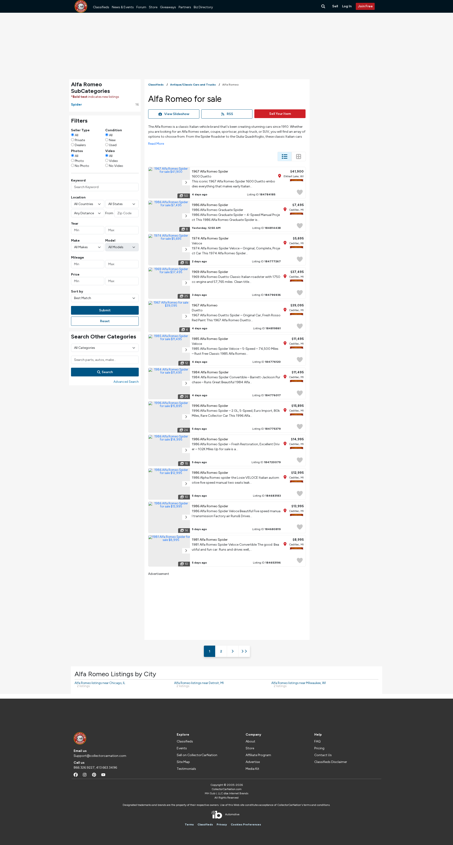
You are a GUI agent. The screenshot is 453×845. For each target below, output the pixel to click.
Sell (335, 6)
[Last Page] (244, 651)
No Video (116, 166)
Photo (79, 161)
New (112, 140)
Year (74, 224)
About (250, 741)
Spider (76, 105)
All (76, 135)
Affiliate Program (258, 755)
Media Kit (252, 769)
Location (78, 197)
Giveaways (168, 7)
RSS (230, 114)
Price (75, 274)
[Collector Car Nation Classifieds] (81, 6)
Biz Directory (203, 7)
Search (107, 372)
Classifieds (101, 7)
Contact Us (323, 755)
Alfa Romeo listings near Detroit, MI (199, 684)
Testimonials (186, 769)
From (109, 213)
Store (153, 7)
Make (75, 241)
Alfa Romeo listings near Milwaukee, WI (298, 684)
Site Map (183, 762)
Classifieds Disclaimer (330, 762)
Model (110, 241)
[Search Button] (323, 6)
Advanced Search (126, 381)
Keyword (78, 180)
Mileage (77, 258)
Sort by (77, 291)
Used (113, 145)
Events (182, 748)
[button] (186, 182)
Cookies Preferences (246, 824)
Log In (347, 6)
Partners (185, 7)
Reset (105, 321)
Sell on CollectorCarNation (197, 755)
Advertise (253, 762)
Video (113, 161)
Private (80, 140)
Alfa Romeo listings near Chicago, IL (100, 684)
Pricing (319, 748)
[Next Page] (232, 651)
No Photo (82, 166)
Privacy (222, 824)
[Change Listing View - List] (284, 156)
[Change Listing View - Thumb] (299, 156)
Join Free (365, 6)
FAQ (317, 741)
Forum (141, 7)
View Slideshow (176, 114)
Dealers (80, 145)
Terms (189, 824)
